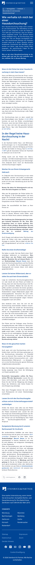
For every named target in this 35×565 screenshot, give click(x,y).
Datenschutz (6, 538)
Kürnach (5, 522)
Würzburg (5, 513)
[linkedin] (29, 547)
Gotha (20, 519)
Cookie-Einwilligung (17, 552)
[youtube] (24, 547)
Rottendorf (6, 525)
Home (3, 8)
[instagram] (20, 547)
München (21, 513)
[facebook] (6, 547)
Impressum (23, 534)
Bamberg (21, 516)
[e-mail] (15, 547)
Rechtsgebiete (11, 9)
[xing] (10, 547)
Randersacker (23, 522)
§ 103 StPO (6, 129)
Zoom (21, 538)
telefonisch (16, 468)
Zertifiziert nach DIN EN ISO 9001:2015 (16, 503)
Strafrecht (20, 9)
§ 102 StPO (28, 119)
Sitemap (5, 534)
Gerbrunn (5, 519)
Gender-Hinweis (8, 541)
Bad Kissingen (7, 516)
